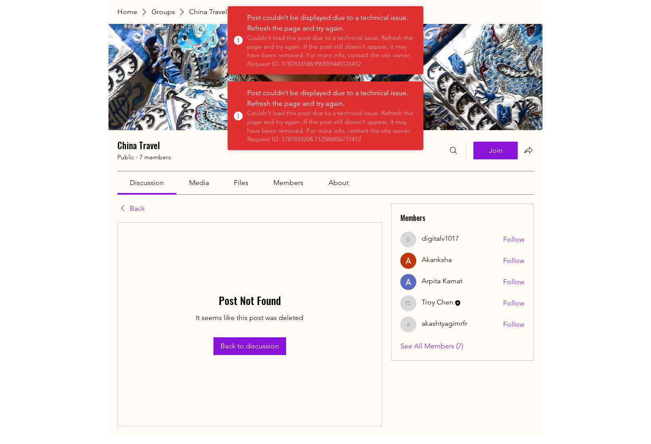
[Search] (453, 150)
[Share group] (528, 150)
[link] (147, 182)
